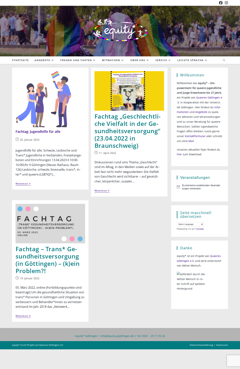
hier (179, 154)
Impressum (222, 345)
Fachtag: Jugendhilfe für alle (38, 131)
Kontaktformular (195, 136)
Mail (191, 141)
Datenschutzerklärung (201, 345)
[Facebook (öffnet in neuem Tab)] (221, 3)
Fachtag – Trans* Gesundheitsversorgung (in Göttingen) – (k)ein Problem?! (48, 260)
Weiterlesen (23, 184)
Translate (199, 229)
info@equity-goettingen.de (117, 336)
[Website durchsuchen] (224, 60)
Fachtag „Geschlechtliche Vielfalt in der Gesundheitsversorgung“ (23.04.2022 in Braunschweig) (127, 130)
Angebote (201, 112)
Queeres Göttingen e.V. (51, 345)
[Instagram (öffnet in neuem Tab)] (226, 3)
